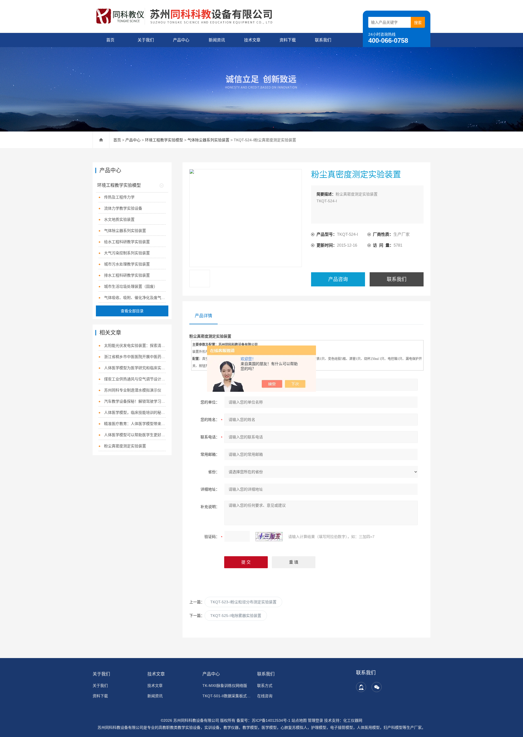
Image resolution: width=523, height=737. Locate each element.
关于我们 (146, 40)
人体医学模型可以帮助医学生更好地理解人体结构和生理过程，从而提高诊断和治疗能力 (135, 435)
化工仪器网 (352, 720)
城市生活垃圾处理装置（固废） (130, 286)
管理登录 (315, 720)
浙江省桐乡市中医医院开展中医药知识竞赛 (135, 356)
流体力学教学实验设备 (123, 208)
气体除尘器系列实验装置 (208, 140)
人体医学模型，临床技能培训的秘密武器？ (135, 412)
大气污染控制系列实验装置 (127, 253)
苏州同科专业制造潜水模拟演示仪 (132, 390)
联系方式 (264, 685)
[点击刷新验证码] (269, 536)
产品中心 (181, 40)
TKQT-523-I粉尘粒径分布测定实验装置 (243, 602)
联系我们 (323, 40)
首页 (110, 40)
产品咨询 (338, 279)
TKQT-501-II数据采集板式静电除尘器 (226, 696)
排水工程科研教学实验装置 (127, 275)
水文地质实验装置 (119, 219)
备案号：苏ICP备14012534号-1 (263, 720)
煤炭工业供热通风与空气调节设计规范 (135, 379)
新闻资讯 (217, 40)
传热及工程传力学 (119, 197)
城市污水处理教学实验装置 (127, 264)
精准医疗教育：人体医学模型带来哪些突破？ (135, 423)
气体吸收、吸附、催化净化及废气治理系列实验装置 (135, 297)
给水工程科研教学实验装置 (127, 242)
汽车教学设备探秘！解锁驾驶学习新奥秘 (135, 401)
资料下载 (287, 40)
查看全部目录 (132, 311)
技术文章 (252, 40)
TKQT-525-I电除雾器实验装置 (235, 615)
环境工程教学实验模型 (164, 140)
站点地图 (299, 720)
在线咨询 (264, 696)
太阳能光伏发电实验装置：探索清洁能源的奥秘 (135, 345)
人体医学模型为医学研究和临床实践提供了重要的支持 (135, 368)
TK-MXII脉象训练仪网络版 (224, 685)
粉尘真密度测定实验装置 (125, 446)
